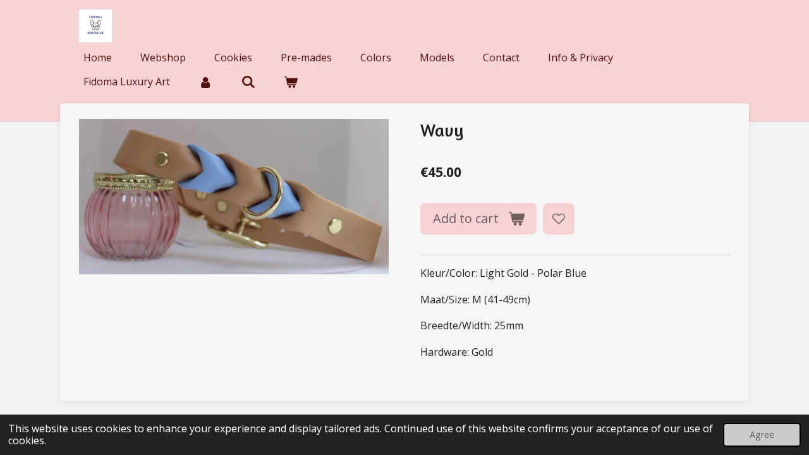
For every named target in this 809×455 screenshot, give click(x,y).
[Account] (205, 82)
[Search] (247, 82)
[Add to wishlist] (559, 218)
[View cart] (290, 82)
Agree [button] (762, 434)
